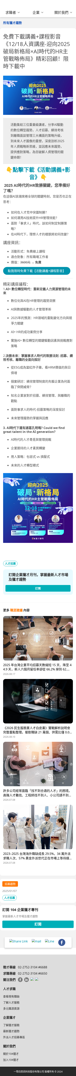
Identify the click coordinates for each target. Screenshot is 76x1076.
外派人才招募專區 (14, 1037)
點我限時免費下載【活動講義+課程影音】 (37, 271)
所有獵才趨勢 (12, 23)
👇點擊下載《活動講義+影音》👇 (38, 173)
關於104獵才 (11, 1054)
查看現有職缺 (11, 996)
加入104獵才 (11, 1060)
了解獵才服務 (11, 1025)
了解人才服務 (11, 1002)
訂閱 (38, 924)
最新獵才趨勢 (11, 1031)
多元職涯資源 (11, 1008)
